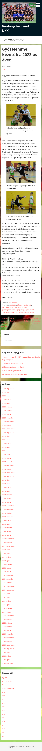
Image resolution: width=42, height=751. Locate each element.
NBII (3, 685)
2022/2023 (13, 305)
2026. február (7, 411)
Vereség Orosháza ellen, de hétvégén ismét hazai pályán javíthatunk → (32, 321)
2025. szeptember (8, 429)
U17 (3, 718)
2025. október (7, 425)
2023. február (7, 531)
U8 (3, 732)
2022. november (8, 539)
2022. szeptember (8, 546)
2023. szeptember (8, 517)
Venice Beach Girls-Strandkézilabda (14, 374)
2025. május (6, 443)
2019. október (7, 641)
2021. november (8, 579)
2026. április (6, 403)
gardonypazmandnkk (8, 310)
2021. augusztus (8, 590)
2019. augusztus (8, 649)
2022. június (6, 553)
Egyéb (4, 677)
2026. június (6, 396)
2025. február (7, 454)
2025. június (6, 440)
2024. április (6, 491)
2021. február (7, 612)
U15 (3, 710)
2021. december (8, 575)
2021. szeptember (8, 586)
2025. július (6, 436)
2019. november (8, 638)
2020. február (7, 627)
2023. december (8, 506)
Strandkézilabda (8, 688)
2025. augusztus (8, 432)
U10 (3, 692)
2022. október (7, 542)
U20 (3, 729)
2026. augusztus (8, 388)
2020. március (7, 623)
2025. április (6, 447)
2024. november (8, 465)
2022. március (7, 564)
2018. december (8, 663)
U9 (3, 736)
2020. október (7, 619)
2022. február (7, 568)
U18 (3, 721)
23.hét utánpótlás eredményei (13, 367)
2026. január (6, 414)
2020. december (8, 616)
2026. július (6, 392)
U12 (3, 699)
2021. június (6, 597)
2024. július (6, 480)
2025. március (7, 451)
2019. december (8, 634)
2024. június (6, 484)
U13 (3, 703)
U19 (3, 725)
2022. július (6, 550)
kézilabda (11, 312)
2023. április (6, 524)
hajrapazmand (29, 310)
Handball (5, 312)
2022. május (6, 557)
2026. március (7, 407)
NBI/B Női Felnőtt (28, 312)
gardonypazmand (7, 307)
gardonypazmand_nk (20, 307)
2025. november (8, 422)
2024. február (7, 498)
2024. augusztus (8, 476)
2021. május (6, 601)
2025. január (6, 458)
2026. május (6, 400)
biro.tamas (7, 70)
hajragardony (20, 310)
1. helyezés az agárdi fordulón (12, 371)
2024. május (6, 487)
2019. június (6, 652)
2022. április (6, 561)
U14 (3, 707)
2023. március (7, 528)
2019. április (6, 660)
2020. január (6, 630)
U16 (3, 714)
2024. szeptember (8, 473)
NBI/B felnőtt (19, 312)
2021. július (6, 594)
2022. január (6, 572)
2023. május (6, 520)
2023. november (8, 509)
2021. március (7, 608)
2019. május (6, 656)
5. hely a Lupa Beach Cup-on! (12, 363)
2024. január (6, 502)
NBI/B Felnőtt (13, 303)
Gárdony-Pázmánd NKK (24, 305)
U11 (3, 696)
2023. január (6, 535)
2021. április (6, 605)
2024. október (7, 469)
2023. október (7, 513)
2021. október (7, 583)
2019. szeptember (8, 645)
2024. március (7, 495)
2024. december (8, 462)
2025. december (8, 418)
